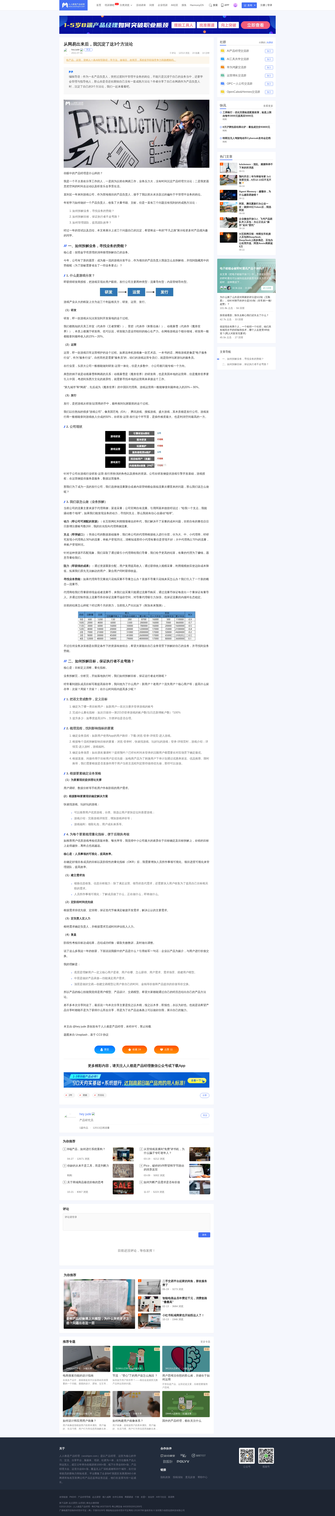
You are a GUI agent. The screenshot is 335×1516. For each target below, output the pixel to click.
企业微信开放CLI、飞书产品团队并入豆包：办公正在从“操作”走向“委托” (255, 221)
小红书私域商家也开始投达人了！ (183, 1315)
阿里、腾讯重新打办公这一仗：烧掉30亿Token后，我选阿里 (255, 206)
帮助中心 (202, 1477)
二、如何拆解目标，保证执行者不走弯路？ (245, 364)
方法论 (101, 1095)
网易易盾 (129, 1497)
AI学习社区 (161, 1497)
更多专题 (205, 1341)
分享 (205, 1095)
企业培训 (163, 5)
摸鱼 (184, 5)
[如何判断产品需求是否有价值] (199, 1187)
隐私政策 (165, 1477)
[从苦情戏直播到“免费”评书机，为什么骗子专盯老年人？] (199, 1154)
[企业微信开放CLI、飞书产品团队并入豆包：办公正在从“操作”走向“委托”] (228, 222)
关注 (88, 49)
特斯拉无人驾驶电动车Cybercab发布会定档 (247, 138)
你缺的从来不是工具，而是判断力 (88, 1165)
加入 (269, 51)
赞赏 (106, 1049)
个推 (137, 1497)
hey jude (75, 49)
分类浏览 (124, 5)
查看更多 (268, 105)
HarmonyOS (197, 5)
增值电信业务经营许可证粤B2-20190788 (125, 1510)
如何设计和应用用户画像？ (79, 1420)
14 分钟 (205, 53)
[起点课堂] (168, 1455)
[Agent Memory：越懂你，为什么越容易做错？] (228, 195)
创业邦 (151, 1497)
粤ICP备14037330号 (101, 1506)
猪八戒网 (106, 1497)
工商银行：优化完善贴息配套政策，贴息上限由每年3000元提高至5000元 (247, 114)
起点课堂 (96, 1497)
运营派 (82, 1503)
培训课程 (109, 5)
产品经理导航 (84, 1497)
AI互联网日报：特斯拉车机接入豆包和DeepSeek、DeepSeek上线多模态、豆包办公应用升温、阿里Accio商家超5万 (256, 240)
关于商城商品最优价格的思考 (85, 1182)
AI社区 (174, 5)
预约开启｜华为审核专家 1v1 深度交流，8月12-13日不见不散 (255, 179)
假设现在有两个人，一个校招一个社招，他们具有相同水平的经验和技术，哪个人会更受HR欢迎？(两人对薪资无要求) (245, 330)
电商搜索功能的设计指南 (78, 1375)
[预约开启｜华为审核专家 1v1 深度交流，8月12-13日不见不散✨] (228, 180)
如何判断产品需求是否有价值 (162, 1182)
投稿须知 (178, 1477)
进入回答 (267, 288)
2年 (70, 1095)
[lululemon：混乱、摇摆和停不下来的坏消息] (228, 168)
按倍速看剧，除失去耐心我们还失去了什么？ (244, 315)
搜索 (215, 5)
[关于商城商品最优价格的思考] (123, 1187)
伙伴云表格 (118, 1497)
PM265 (72, 1497)
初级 (85, 1095)
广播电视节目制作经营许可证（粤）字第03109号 (82, 1510)
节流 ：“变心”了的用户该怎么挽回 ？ (135, 1375)
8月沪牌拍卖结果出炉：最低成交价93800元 (246, 127)
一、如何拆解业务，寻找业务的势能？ (243, 358)
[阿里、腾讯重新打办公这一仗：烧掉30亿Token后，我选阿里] (228, 207)
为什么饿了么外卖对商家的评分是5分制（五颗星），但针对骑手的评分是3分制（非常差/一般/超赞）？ (245, 300)
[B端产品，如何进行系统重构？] (123, 1154)
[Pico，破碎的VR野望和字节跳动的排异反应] (199, 1171)
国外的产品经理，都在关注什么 (181, 1420)
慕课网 (171, 1497)
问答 (151, 5)
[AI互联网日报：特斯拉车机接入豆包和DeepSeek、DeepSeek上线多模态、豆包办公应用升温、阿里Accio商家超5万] (228, 237)
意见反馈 (190, 1477)
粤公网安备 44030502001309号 (127, 1506)
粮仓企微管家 (93, 1503)
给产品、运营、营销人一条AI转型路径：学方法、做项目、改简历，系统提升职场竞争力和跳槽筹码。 (121, 60)
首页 (98, 5)
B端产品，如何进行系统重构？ (86, 1149)
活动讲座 (141, 5)
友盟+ (143, 1497)
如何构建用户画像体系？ (128, 1420)
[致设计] (168, 1461)
